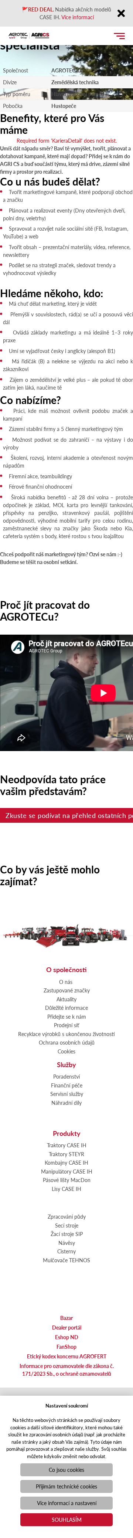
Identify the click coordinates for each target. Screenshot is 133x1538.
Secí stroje (66, 1225)
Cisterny (66, 1251)
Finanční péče (66, 1085)
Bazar (66, 1317)
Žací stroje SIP (67, 1233)
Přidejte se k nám (66, 1016)
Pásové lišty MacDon (67, 1180)
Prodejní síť (66, 1025)
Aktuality (66, 999)
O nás (65, 981)
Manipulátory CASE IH (66, 1171)
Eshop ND (66, 1337)
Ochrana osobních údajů (67, 1042)
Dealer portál (66, 1327)
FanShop (66, 1346)
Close (121, 13)
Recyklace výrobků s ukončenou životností (66, 1034)
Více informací (77, 17)
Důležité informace (66, 1007)
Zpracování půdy (67, 1216)
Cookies (66, 1051)
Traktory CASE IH (66, 1145)
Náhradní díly (66, 1102)
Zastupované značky (67, 990)
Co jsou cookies (66, 1469)
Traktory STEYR (66, 1154)
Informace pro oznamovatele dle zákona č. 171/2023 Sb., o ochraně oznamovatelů (67, 1369)
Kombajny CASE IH (66, 1162)
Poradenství (66, 1076)
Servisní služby (66, 1093)
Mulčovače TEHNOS (66, 1260)
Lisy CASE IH (66, 1188)
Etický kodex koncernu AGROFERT (66, 1356)
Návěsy (66, 1242)
